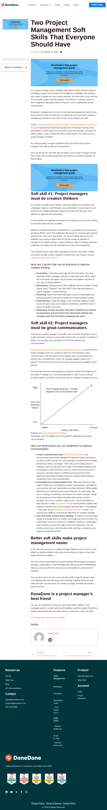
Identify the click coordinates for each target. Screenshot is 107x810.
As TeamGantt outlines (73, 455)
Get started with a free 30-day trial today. (48, 617)
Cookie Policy (69, 803)
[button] (26, 67)
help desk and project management (69, 510)
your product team (62, 503)
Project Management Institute (54, 433)
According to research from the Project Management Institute (57, 350)
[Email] (50, 640)
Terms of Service (54, 803)
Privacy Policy (38, 803)
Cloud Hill (53, 633)
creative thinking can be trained (44, 258)
